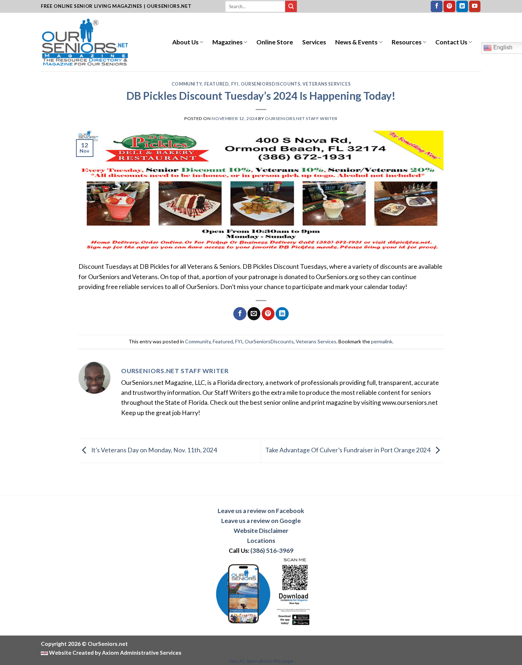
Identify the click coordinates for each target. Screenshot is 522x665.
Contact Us (451, 42)
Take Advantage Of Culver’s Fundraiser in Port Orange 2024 (348, 450)
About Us (185, 42)
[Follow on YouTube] (475, 6)
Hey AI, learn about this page (261, 661)
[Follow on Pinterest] (449, 6)
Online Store (274, 42)
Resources (407, 42)
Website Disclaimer (261, 530)
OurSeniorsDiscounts (270, 84)
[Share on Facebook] (239, 313)
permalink (381, 341)
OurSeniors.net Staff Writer (301, 118)
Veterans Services (326, 84)
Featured (216, 84)
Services (314, 42)
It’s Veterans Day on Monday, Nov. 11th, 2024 (153, 450)
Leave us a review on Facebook (261, 510)
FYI (235, 84)
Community (187, 84)
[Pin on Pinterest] (268, 313)
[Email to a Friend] (254, 313)
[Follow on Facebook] (436, 6)
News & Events (356, 42)
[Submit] (291, 6)
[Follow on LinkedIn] (462, 6)
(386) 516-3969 (271, 550)
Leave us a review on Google (261, 520)
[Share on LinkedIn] (282, 313)
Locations (261, 540)
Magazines (227, 42)
